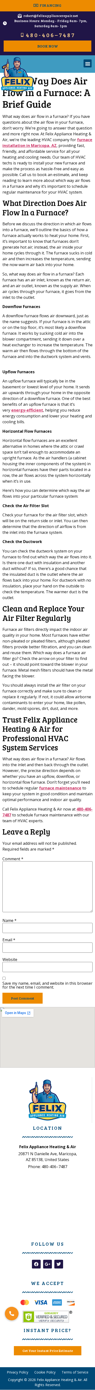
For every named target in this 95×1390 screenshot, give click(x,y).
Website (9, 959)
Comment (12, 859)
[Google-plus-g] (47, 1264)
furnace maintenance (60, 788)
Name (9, 920)
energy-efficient (27, 410)
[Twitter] (58, 1264)
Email (8, 940)
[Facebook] (36, 1264)
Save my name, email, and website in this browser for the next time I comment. (47, 985)
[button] (88, 63)
